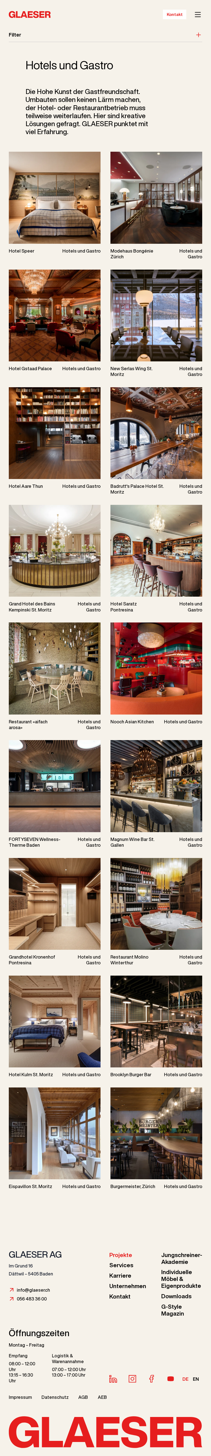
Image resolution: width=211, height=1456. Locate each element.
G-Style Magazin (172, 1310)
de (185, 1379)
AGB (83, 1397)
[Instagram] (132, 1379)
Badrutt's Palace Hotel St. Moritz (137, 489)
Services (121, 1265)
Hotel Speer (21, 251)
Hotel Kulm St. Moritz (31, 1074)
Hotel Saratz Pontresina (123, 607)
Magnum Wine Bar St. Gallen (132, 842)
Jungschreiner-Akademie (181, 1258)
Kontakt (175, 14)
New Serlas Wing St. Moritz (131, 371)
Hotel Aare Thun (26, 486)
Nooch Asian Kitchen (132, 721)
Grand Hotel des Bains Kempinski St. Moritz (32, 607)
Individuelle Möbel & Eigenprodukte (181, 1279)
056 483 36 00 (32, 1299)
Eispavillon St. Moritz (30, 1186)
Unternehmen (127, 1286)
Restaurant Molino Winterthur (129, 960)
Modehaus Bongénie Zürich (131, 254)
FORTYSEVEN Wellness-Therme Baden (34, 842)
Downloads (176, 1296)
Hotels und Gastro (81, 251)
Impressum (20, 1397)
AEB (102, 1397)
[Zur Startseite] (21, 14)
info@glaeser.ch (33, 1290)
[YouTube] (170, 1379)
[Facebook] (152, 1379)
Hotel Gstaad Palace (30, 368)
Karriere (120, 1275)
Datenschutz (55, 1397)
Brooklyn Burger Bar (130, 1074)
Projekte (120, 1255)
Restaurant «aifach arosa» (28, 724)
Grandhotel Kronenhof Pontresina (32, 960)
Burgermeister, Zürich (132, 1186)
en (196, 1379)
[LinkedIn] (113, 1379)
